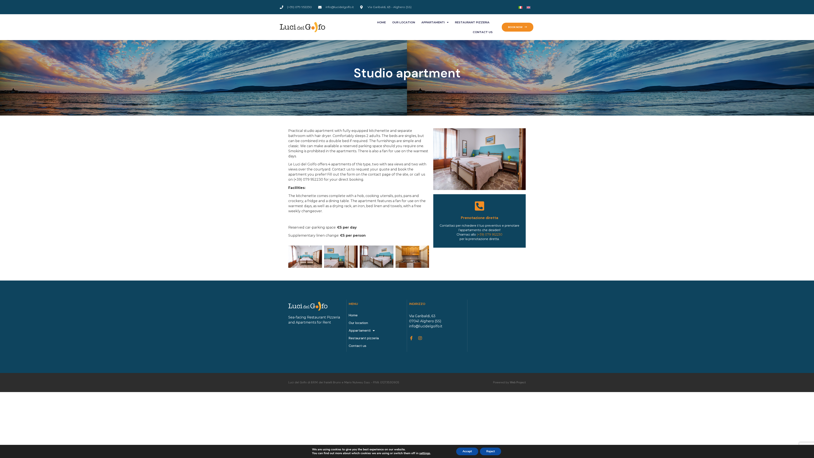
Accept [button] (467, 451)
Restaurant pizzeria (472, 22)
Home (381, 22)
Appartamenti (433, 22)
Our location (403, 22)
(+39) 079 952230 (489, 234)
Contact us (483, 32)
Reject (490, 451)
